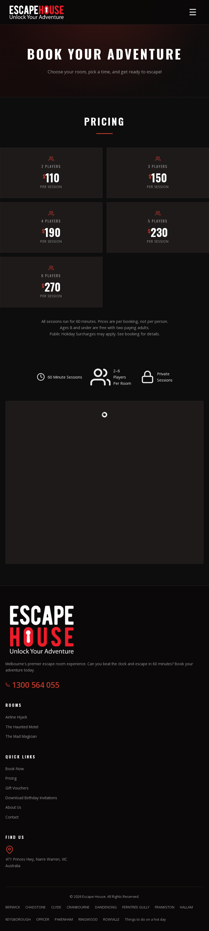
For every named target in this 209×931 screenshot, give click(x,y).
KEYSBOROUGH (18, 919)
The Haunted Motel (21, 726)
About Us (13, 807)
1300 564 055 (35, 684)
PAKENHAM (64, 919)
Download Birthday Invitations (31, 797)
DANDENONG (106, 907)
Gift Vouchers (17, 788)
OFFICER (42, 919)
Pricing (11, 778)
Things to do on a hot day (145, 919)
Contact (12, 817)
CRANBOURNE (78, 907)
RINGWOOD (88, 919)
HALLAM (186, 907)
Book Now (14, 768)
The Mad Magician (21, 736)
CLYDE (56, 907)
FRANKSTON (164, 907)
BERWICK (12, 907)
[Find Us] (9, 852)
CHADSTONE (35, 907)
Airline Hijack (16, 717)
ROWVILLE (111, 919)
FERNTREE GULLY (135, 907)
